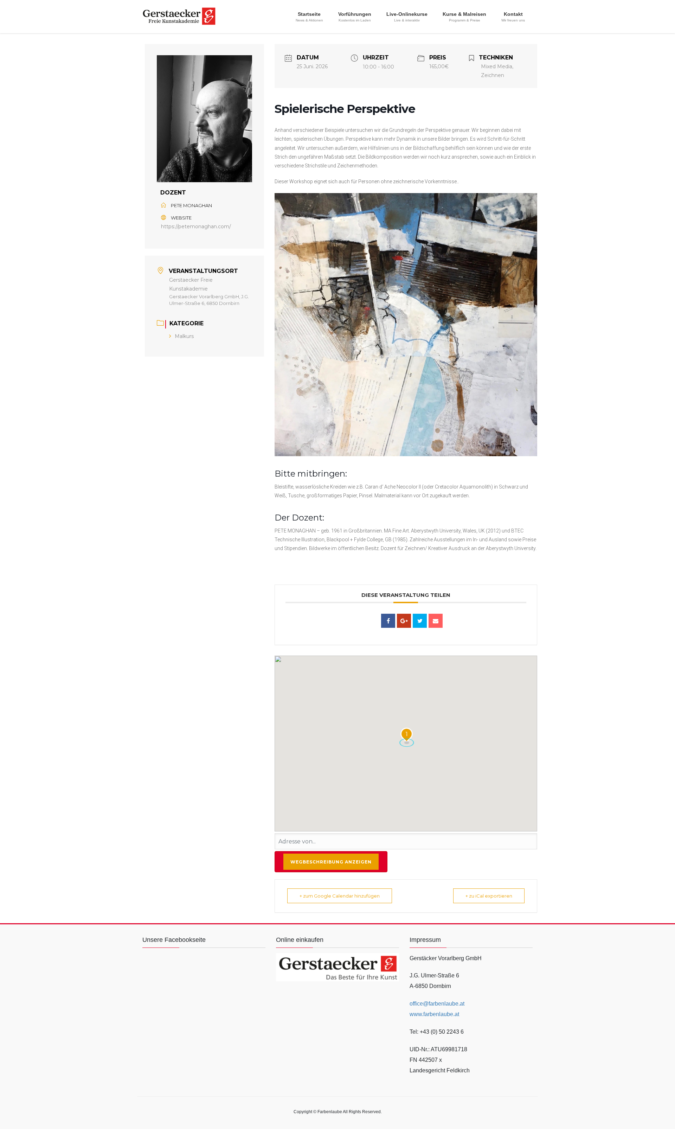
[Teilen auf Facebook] (388, 621)
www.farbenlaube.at (434, 1014)
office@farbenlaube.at (437, 1004)
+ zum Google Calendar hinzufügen (340, 896)
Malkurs (184, 336)
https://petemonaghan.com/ (196, 226)
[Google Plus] (404, 621)
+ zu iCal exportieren (488, 896)
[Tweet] (420, 621)
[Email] (436, 621)
